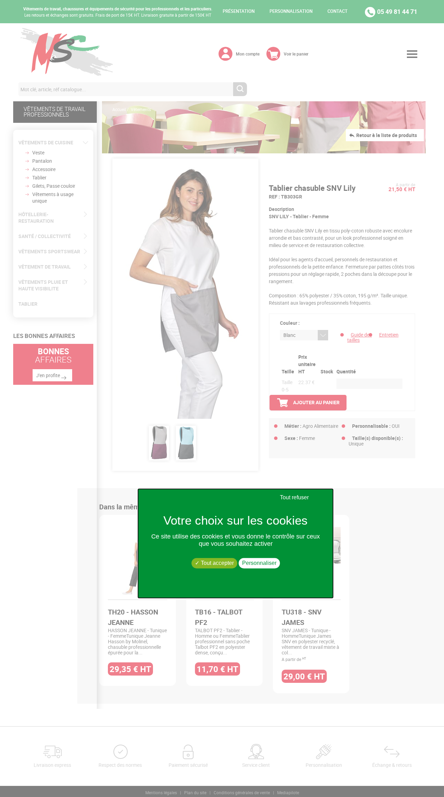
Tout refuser (294, 497)
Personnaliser (259, 563)
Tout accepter (216, 563)
